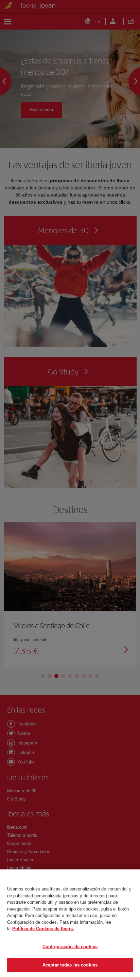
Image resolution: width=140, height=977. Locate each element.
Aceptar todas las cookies (70, 964)
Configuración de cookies (70, 946)
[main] (70, 923)
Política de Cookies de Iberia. (43, 928)
